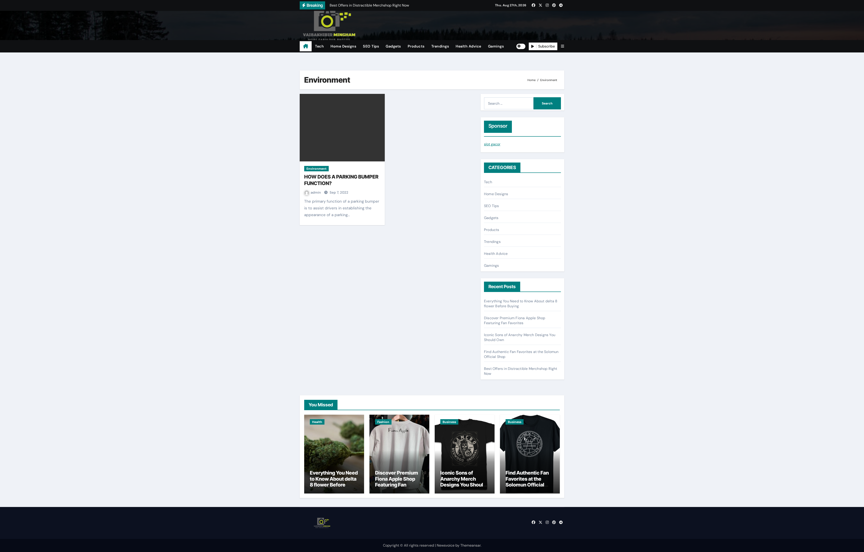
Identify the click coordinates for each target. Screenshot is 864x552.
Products (416, 46)
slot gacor (492, 144)
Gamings (496, 46)
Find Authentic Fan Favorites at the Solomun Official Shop (527, 481)
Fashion (383, 422)
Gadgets (393, 46)
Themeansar (470, 545)
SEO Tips (371, 46)
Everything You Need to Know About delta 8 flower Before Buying (334, 481)
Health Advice (468, 46)
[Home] (306, 46)
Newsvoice (445, 545)
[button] (562, 46)
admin (316, 192)
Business (449, 422)
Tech (319, 46)
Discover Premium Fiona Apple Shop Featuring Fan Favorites (514, 320)
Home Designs (343, 46)
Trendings (440, 46)
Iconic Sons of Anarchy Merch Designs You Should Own (463, 481)
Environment (316, 169)
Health (317, 422)
